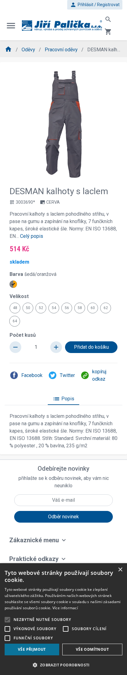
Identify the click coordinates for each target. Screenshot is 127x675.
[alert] (63, 619)
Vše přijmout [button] (32, 649)
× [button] (120, 569)
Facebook (32, 375)
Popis (63, 398)
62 (106, 308)
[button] (63, 665)
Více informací (65, 607)
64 (15, 321)
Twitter (67, 375)
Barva (33, 274)
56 (67, 308)
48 (15, 308)
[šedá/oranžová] (13, 284)
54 (54, 308)
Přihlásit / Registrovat (95, 5)
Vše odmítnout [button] (92, 649)
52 (41, 308)
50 (28, 308)
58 (80, 308)
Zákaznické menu (34, 540)
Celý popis (31, 236)
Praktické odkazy (34, 559)
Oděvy (29, 50)
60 (93, 308)
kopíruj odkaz (99, 375)
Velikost (19, 296)
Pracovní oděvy (62, 50)
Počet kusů (23, 335)
